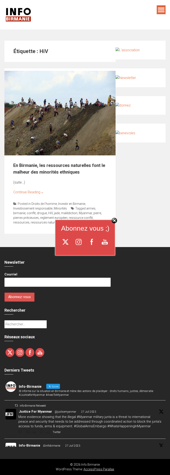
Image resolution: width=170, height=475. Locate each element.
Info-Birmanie (29, 445)
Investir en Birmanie (71, 204)
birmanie (19, 213)
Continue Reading (28, 192)
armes (90, 208)
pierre (97, 213)
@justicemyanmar (65, 411)
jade (57, 213)
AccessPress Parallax (98, 469)
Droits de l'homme (44, 204)
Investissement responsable (32, 208)
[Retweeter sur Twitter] (16, 405)
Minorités (60, 208)
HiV (50, 213)
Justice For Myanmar (35, 412)
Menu (161, 9)
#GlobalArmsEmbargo (90, 426)
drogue (42, 213)
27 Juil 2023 (88, 411)
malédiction (69, 213)
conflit (31, 213)
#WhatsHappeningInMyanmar (129, 426)
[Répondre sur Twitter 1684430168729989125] (21, 432)
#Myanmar (84, 417)
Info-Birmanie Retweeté (33, 405)
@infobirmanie (51, 445)
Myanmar (85, 213)
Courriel (10, 274)
